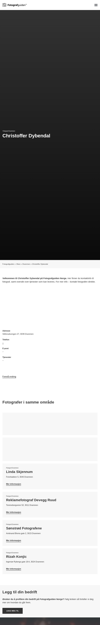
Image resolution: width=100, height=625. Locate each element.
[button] (96, 5)
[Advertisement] (50, 307)
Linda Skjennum (19, 472)
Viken (18, 264)
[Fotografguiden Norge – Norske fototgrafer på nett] (14, 4)
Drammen (26, 264)
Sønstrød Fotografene (24, 528)
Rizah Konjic (16, 557)
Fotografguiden (8, 264)
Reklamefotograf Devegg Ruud (31, 500)
